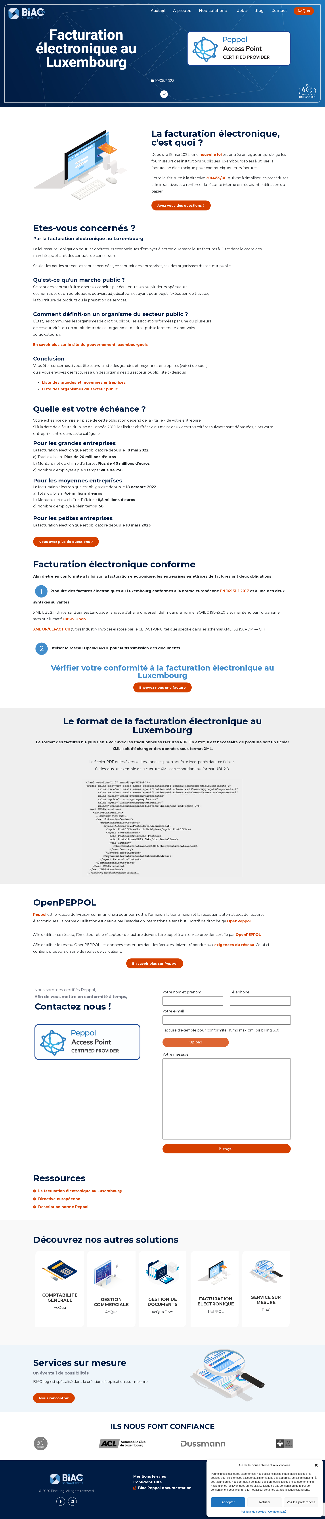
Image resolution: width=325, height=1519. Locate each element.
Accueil (158, 10)
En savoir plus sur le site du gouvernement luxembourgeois (91, 345)
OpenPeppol (239, 921)
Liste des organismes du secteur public (80, 389)
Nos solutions (213, 10)
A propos (182, 10)
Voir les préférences (301, 1502)
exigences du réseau (234, 945)
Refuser (264, 1502)
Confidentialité (277, 1511)
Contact (279, 10)
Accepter (228, 1502)
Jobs (242, 10)
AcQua (303, 10)
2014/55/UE (216, 178)
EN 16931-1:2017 (234, 591)
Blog (259, 10)
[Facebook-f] (60, 1501)
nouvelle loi (210, 154)
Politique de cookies (253, 1511)
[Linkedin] (72, 1501)
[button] (316, 1465)
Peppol (39, 914)
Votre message (175, 1054)
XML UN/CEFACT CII (51, 629)
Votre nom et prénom (181, 992)
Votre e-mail (173, 1011)
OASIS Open (74, 619)
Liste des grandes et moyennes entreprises (84, 382)
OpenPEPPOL (249, 935)
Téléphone (239, 992)
